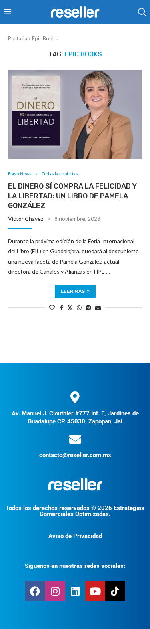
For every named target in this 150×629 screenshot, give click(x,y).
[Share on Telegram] (88, 307)
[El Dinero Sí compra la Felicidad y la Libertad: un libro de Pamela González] (75, 114)
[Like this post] (52, 307)
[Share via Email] (98, 307)
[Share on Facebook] (61, 307)
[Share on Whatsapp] (79, 307)
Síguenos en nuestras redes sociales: (75, 565)
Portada (17, 38)
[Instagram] (55, 591)
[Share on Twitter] (70, 307)
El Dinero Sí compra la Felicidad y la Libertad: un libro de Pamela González (72, 196)
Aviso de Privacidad (75, 536)
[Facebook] (35, 591)
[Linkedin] (75, 591)
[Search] (142, 12)
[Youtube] (95, 591)
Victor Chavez (25, 218)
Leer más (73, 291)
